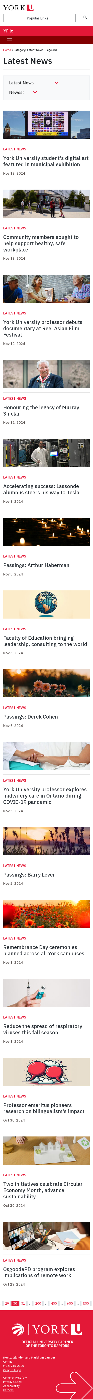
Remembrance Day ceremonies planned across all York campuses (43, 950)
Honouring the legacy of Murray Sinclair (41, 410)
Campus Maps (12, 1370)
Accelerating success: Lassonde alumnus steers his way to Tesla (41, 489)
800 (86, 1303)
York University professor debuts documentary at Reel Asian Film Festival (42, 328)
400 (54, 1303)
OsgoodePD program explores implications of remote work (39, 1272)
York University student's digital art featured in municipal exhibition (46, 161)
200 (38, 1303)
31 (23, 1303)
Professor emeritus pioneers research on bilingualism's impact (43, 1108)
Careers (8, 1390)
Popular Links (38, 18)
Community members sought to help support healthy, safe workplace (41, 243)
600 (70, 1303)
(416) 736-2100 (13, 1366)
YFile (8, 31)
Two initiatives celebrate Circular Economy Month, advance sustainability (43, 1190)
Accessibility (11, 1386)
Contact (8, 1362)
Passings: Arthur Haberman (36, 565)
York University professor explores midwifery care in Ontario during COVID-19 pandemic (45, 795)
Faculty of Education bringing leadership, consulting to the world (45, 641)
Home (7, 50)
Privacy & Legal (12, 1382)
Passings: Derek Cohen (30, 716)
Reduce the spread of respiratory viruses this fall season (42, 1029)
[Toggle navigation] (9, 40)
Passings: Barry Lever (29, 874)
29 (7, 1303)
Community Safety (15, 1378)
